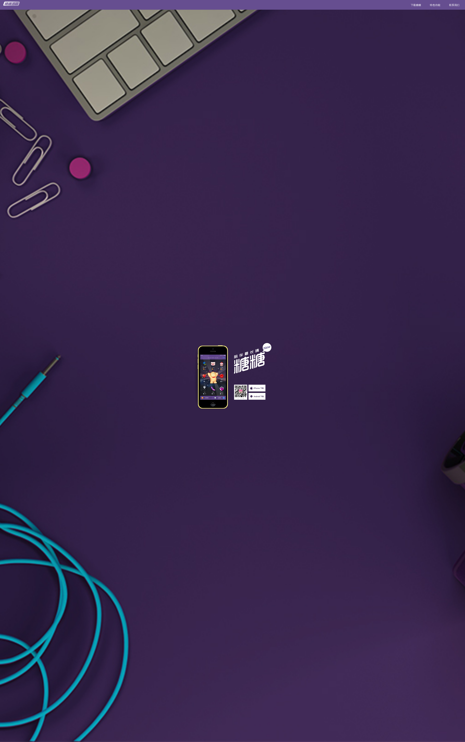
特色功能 (435, 5)
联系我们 (454, 5)
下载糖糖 (416, 5)
